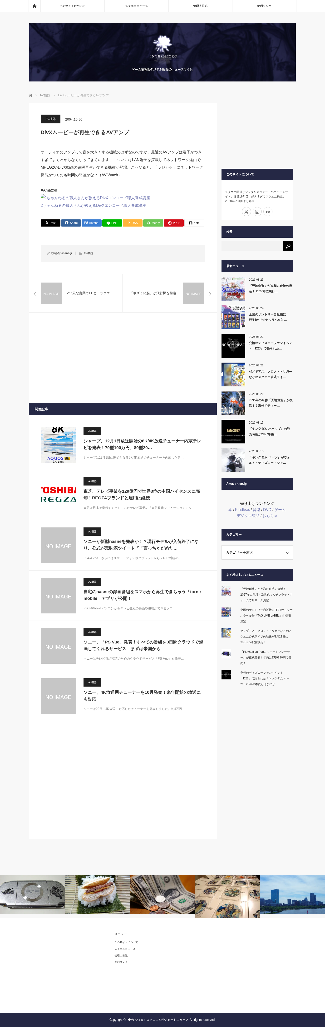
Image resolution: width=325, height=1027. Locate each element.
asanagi (66, 253)
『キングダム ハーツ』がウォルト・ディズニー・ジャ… (269, 460)
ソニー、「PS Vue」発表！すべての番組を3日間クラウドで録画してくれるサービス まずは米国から (143, 645)
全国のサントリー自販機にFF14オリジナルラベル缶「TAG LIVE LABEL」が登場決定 (266, 615)
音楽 (256, 510)
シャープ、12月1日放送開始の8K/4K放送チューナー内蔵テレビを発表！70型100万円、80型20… (142, 444)
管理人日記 (200, 6)
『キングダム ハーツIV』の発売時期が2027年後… (269, 431)
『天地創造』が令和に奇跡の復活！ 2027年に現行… (270, 288)
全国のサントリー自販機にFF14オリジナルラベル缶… (268, 317)
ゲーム (280, 510)
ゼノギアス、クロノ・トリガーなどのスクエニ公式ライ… (270, 374)
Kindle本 (242, 510)
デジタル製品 (248, 516)
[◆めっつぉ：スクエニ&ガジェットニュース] (162, 80)
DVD (267, 510)
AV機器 (50, 119)
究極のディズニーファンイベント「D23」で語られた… (270, 345)
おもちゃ (270, 516)
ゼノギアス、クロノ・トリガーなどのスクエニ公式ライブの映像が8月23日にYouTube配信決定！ (266, 636)
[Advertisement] (123, 357)
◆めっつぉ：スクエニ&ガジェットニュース (158, 1020)
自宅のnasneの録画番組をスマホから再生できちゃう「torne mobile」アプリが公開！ (142, 595)
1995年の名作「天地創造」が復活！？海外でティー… (271, 402)
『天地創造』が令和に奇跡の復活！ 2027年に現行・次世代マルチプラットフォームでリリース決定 (266, 594)
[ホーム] (34, 6)
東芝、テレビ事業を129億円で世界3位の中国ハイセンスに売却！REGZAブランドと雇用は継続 (142, 495)
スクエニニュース (136, 6)
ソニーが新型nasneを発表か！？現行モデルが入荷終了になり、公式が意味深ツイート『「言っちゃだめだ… (141, 545)
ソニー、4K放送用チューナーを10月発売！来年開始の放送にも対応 (142, 696)
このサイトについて (72, 6)
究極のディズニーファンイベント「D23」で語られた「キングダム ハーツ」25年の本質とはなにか (264, 678)
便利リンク (264, 6)
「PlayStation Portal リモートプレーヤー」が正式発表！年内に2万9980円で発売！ (265, 657)
